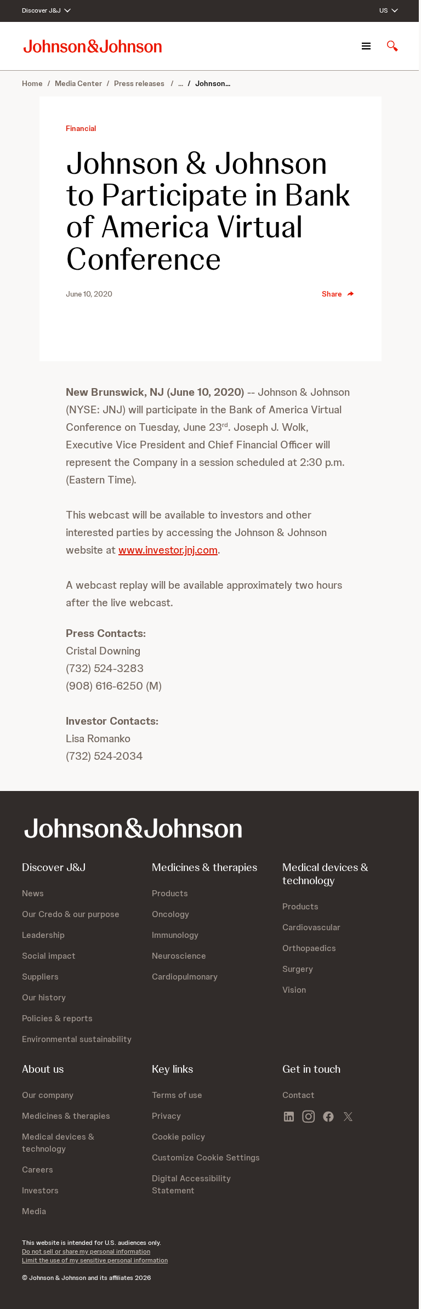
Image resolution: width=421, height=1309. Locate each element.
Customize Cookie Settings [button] (206, 1157)
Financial (81, 128)
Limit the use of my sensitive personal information (95, 1260)
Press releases (140, 83)
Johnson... (212, 83)
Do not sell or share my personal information (86, 1251)
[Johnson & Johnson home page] (92, 46)
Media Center (78, 83)
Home (32, 83)
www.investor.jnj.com (168, 550)
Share (332, 294)
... (180, 83)
